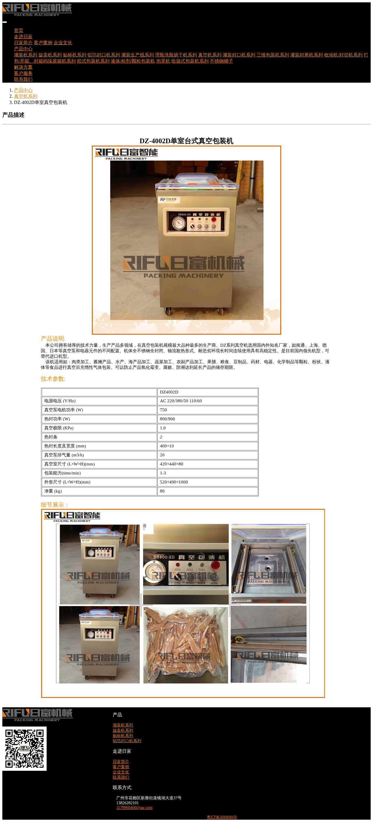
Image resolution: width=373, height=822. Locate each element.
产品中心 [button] (23, 48)
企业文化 (63, 42)
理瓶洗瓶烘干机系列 (176, 54)
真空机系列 (209, 54)
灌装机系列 (25, 54)
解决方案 (23, 67)
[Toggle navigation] (4, 22)
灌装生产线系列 (137, 54)
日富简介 (23, 42)
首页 (18, 30)
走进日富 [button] (23, 36)
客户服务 (23, 73)
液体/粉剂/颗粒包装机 (133, 61)
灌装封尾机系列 (306, 54)
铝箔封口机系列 (103, 54)
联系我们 (23, 79)
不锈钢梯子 (221, 61)
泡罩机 (163, 61)
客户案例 (43, 42)
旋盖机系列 (50, 54)
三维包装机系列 (272, 54)
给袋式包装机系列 (190, 61)
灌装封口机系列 (239, 54)
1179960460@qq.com (134, 807)
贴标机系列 (74, 54)
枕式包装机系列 (93, 61)
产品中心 (23, 90)
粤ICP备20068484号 (222, 817)
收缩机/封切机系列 (343, 54)
